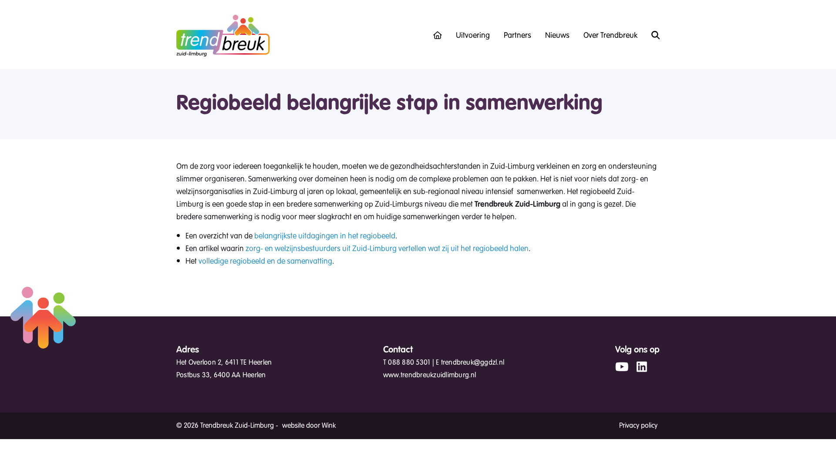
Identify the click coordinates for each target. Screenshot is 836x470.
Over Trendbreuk (610, 35)
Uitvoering (473, 35)
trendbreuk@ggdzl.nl (473, 362)
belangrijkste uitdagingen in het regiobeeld (324, 236)
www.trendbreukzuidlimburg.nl (429, 375)
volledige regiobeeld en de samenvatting (264, 261)
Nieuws (557, 35)
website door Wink (309, 425)
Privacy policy (638, 425)
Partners (517, 35)
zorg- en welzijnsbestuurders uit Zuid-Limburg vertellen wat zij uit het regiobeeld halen (387, 248)
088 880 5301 (409, 362)
